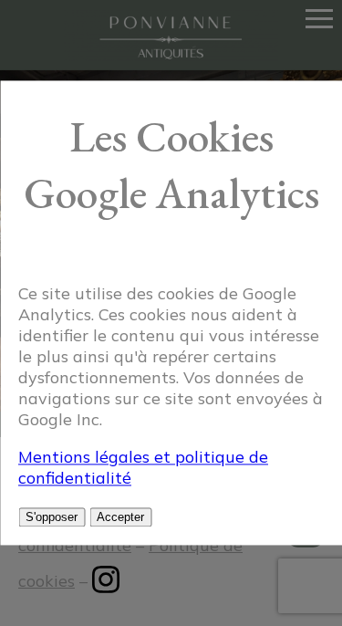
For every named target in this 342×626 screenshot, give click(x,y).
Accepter (120, 518)
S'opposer (52, 518)
